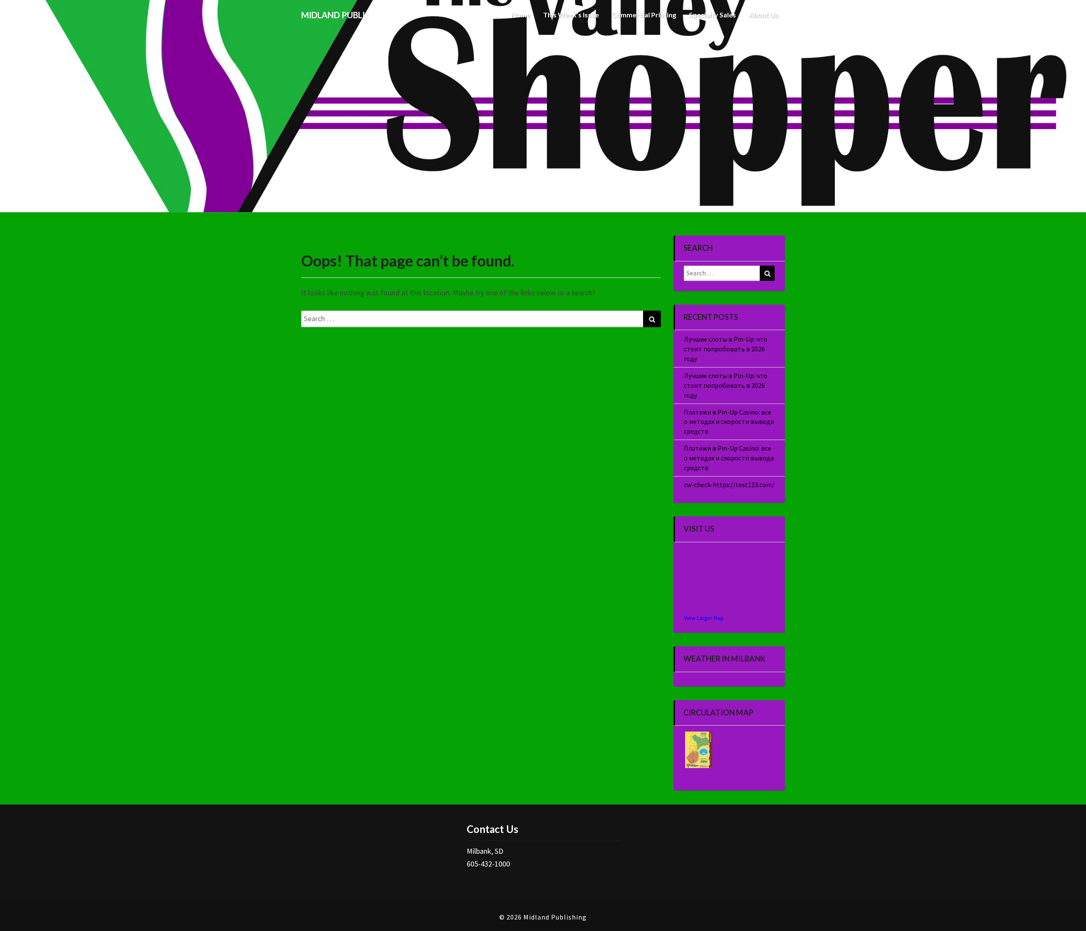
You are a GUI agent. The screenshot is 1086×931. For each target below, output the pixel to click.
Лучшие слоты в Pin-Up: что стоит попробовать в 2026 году (725, 349)
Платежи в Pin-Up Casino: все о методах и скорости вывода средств (729, 422)
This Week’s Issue (571, 15)
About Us (763, 15)
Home (520, 15)
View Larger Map (704, 618)
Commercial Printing (644, 15)
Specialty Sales (712, 15)
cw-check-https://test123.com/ (729, 484)
